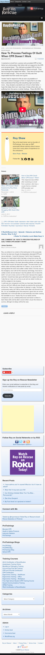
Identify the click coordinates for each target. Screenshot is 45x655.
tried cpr (26, 226)
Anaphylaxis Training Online (12, 564)
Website (24, 154)
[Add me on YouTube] (32, 159)
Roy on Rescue (5, 1)
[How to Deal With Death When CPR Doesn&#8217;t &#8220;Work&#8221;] (31, 184)
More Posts (16, 154)
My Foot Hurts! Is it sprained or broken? (18, 501)
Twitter (20, 647)
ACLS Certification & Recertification (14, 562)
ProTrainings (7, 535)
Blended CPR (7, 529)
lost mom (7, 223)
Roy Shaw (19, 138)
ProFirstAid (4, 226)
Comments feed (10, 633)
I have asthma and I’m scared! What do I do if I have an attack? (22, 485)
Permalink (32, 226)
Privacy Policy (23, 643)
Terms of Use (32, 643)
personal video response (27, 223)
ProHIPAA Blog (7, 548)
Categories (18, 1)
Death (16, 221)
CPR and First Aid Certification (13, 570)
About (12, 1)
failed (31, 221)
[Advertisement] (18, 418)
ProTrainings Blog (8, 550)
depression (22, 221)
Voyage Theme (29, 652)
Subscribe (8, 396)
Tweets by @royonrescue (11, 517)
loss (39, 221)
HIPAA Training (7, 585)
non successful (15, 223)
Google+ (23, 647)
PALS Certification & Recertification (14, 587)
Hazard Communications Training (14, 583)
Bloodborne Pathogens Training (13, 566)
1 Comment (39, 59)
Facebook (18, 647)
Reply (4, 306)
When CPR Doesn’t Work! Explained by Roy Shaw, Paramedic (9, 188)
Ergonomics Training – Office (12, 577)
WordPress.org (10, 636)
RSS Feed (27, 647)
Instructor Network (9, 533)
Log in (7, 627)
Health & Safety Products (11, 531)
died (28, 221)
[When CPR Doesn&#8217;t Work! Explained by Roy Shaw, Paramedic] (10, 180)
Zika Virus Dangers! (11, 498)
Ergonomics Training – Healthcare (14, 575)
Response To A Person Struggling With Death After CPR (10, 210)
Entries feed (9, 630)
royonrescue (19, 226)
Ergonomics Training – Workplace (14, 579)
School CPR (6, 552)
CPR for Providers (13, 48)
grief (36, 221)
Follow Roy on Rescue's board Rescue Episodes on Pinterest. (21, 518)
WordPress (21, 652)
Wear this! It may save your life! (15, 490)
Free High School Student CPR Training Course (18, 581)
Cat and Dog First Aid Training (12, 568)
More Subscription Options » (22, 444)
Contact (24, 1)
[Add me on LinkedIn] (29, 159)
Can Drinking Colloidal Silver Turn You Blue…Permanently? (19, 494)
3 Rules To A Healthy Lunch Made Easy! (28, 236)
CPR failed (11, 221)
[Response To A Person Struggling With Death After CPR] (10, 202)
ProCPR (37, 223)
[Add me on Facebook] (25, 159)
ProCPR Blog (7, 546)
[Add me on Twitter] (22, 159)
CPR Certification (8, 572)
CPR (2, 48)
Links (29, 1)
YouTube (25, 647)
